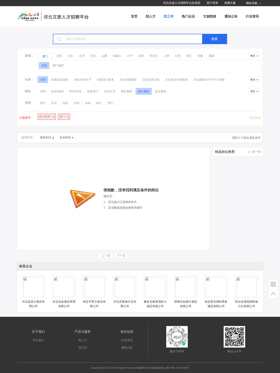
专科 (77, 103)
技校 (65, 103)
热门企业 (188, 16)
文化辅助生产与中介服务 (209, 79)
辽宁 (130, 55)
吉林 (141, 55)
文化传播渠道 (128, 79)
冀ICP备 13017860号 (177, 367)
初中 (43, 103)
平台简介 (38, 340)
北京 (70, 55)
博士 (110, 103)
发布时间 (65, 137)
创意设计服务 (105, 79)
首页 (134, 16)
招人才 (151, 16)
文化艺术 (109, 91)
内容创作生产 (82, 79)
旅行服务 (143, 91)
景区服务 (126, 91)
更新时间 (45, 137)
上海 (166, 55)
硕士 (99, 103)
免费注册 (230, 3)
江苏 (178, 55)
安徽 (200, 55)
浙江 (189, 55)
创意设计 (92, 91)
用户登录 (212, 3)
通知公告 (231, 16)
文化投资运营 (150, 79)
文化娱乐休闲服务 (176, 79)
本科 (88, 103)
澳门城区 (58, 65)
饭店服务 (160, 91)
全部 (59, 55)
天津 (82, 55)
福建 (211, 55)
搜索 (214, 39)
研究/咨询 (75, 91)
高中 (54, 103)
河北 (93, 55)
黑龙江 (153, 55)
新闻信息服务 (59, 79)
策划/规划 (57, 91)
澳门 (45, 56)
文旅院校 (209, 16)
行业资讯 (252, 16)
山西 (104, 55)
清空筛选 (255, 117)
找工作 (169, 16)
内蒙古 (117, 55)
